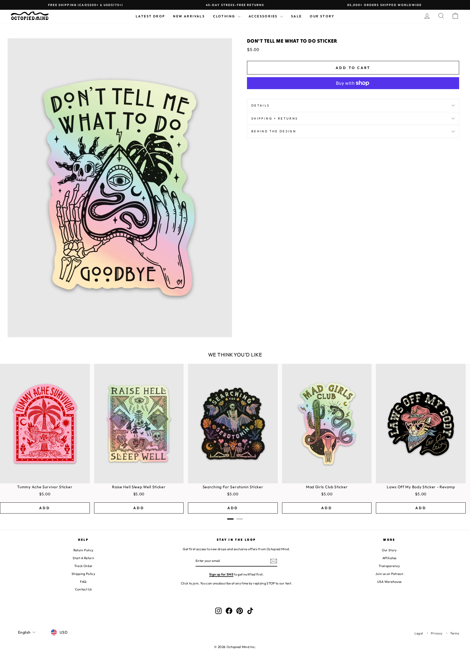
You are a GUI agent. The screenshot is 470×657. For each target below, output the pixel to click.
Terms (454, 633)
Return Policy (83, 550)
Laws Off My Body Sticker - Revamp (421, 486)
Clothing (224, 16)
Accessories (264, 16)
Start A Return (83, 558)
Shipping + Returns (274, 118)
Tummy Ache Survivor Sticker (44, 486)
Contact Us (83, 589)
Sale (296, 16)
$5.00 (45, 494)
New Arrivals (189, 16)
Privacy (436, 633)
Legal (419, 633)
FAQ (83, 582)
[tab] (230, 519)
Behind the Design (273, 131)
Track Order (83, 566)
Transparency (389, 566)
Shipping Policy (83, 574)
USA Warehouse (389, 582)
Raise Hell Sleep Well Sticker (138, 486)
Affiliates (389, 558)
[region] (235, 439)
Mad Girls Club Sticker (327, 486)
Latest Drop (150, 16)
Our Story (322, 16)
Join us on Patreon (389, 574)
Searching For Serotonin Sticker (233, 486)
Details (260, 105)
